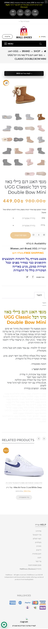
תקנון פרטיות (36, 554)
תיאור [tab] (39, 295)
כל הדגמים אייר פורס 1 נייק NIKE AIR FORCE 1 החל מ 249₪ (24, 483)
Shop (37, 51)
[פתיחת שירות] (4, 625)
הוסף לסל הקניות (20, 235)
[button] (6, 83)
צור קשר (38, 561)
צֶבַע (43, 217)
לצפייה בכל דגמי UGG (23, 73)
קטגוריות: (42, 248)
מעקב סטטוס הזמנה (34, 565)
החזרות (38, 546)
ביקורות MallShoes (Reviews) (30, 569)
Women (14, 248)
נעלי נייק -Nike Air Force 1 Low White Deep (24, 487)
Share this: (40, 277)
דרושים (38, 550)
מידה (43, 225)
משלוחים (38, 542)
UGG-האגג (13, 51)
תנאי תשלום (37, 538)
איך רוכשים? (37, 535)
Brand (26, 51)
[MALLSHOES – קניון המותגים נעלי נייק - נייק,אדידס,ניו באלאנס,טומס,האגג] (24, 32)
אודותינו (38, 531)
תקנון (39, 557)
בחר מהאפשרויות (24, 497)
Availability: (40, 243)
